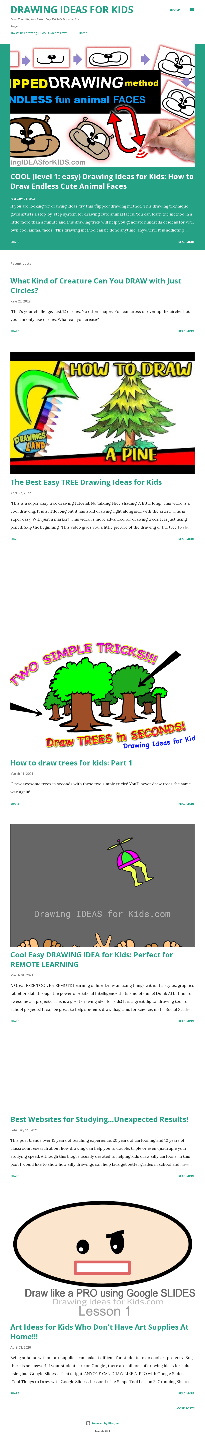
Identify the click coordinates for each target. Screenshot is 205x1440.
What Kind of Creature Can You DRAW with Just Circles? (95, 285)
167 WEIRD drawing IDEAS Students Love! (38, 33)
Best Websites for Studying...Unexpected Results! (99, 1119)
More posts (186, 1408)
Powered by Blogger (105, 1423)
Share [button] (14, 242)
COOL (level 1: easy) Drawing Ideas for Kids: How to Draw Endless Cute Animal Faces (102, 181)
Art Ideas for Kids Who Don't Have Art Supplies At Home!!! (99, 1331)
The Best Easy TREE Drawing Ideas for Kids (86, 482)
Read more (186, 242)
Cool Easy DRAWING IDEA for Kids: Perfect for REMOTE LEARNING (91, 959)
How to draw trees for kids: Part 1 (71, 763)
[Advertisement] (102, 587)
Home (83, 33)
